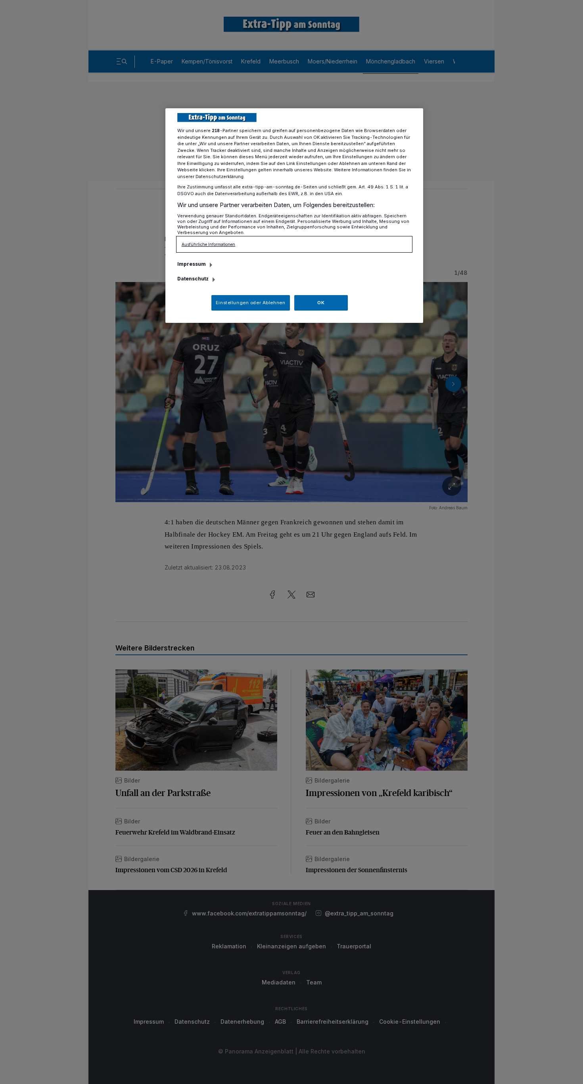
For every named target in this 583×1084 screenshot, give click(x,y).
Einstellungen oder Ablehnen (250, 302)
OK (320, 302)
